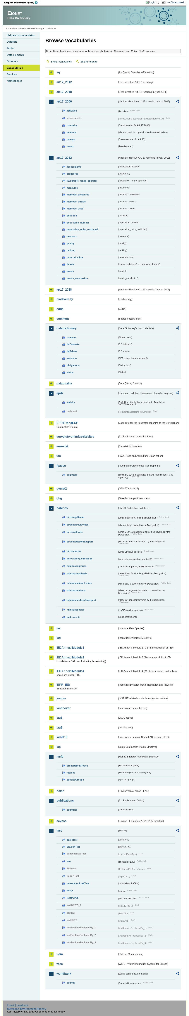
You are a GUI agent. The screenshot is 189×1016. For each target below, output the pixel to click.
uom (59, 954)
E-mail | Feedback (17, 1005)
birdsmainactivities (77, 524)
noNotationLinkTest (78, 883)
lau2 (59, 727)
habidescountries (76, 566)
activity (71, 402)
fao (58, 455)
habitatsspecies (75, 609)
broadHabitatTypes (77, 765)
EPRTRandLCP (67, 422)
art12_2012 (64, 82)
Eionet (21, 28)
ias (58, 628)
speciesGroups (75, 779)
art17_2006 (64, 101)
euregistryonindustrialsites (75, 436)
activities (72, 110)
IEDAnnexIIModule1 (70, 647)
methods (72, 132)
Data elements (15, 54)
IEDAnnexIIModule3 (70, 657)
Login (152, 2)
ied (58, 637)
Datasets (12, 41)
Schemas (12, 61)
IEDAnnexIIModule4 (70, 671)
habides (62, 508)
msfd (59, 756)
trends (70, 146)
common (62, 318)
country (71, 982)
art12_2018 (64, 91)
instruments (73, 617)
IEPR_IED (63, 684)
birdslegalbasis (75, 517)
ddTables (72, 351)
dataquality (64, 383)
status (70, 372)
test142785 (72, 898)
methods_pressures (78, 194)
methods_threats (76, 201)
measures (72, 187)
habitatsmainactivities (79, 583)
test (59, 830)
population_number (78, 222)
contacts (71, 337)
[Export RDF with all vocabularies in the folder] (177, 102)
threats (70, 264)
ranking (71, 250)
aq (58, 72)
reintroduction (75, 257)
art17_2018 (64, 289)
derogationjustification (79, 558)
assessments (74, 166)
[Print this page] (159, 2)
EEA (22, 2)
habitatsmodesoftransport (81, 600)
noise (60, 791)
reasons (71, 139)
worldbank (63, 973)
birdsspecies (74, 551)
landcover (63, 708)
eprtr (59, 393)
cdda (59, 309)
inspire (61, 698)
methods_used (75, 208)
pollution (72, 215)
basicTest (72, 839)
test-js (70, 890)
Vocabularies (15, 67)
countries (72, 125)
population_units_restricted (82, 229)
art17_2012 (64, 157)
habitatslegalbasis (77, 573)
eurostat (62, 446)
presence (72, 236)
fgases (61, 465)
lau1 (59, 717)
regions (71, 772)
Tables (10, 48)
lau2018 (61, 737)
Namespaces (14, 80)
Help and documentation (21, 35)
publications (65, 800)
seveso (61, 821)
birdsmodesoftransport (80, 541)
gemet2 (61, 488)
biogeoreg (72, 173)
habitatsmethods (76, 590)
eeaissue (72, 358)
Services (12, 74)
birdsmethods (75, 532)
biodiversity (64, 299)
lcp (58, 746)
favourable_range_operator (82, 180)
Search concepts (89, 62)
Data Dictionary (34, 28)
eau (69, 861)
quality (70, 243)
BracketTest (73, 846)
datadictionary (66, 328)
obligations (73, 365)
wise (59, 963)
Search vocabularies (61, 62)
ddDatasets (73, 344)
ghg (59, 498)
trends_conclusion (77, 278)
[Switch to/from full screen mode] (164, 2)
